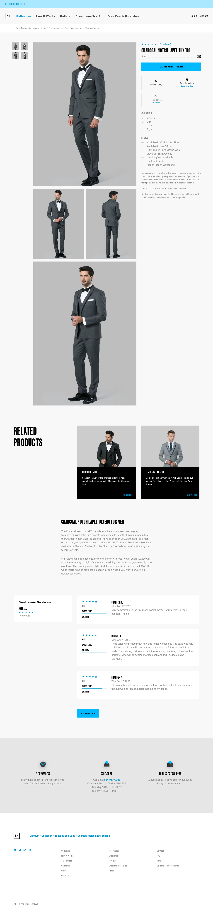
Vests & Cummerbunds (51, 28)
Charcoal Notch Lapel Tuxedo (93, 835)
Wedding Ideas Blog (118, 866)
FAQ (158, 856)
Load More (88, 713)
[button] (84, 114)
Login (194, 15)
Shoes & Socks (92, 28)
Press (111, 871)
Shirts (36, 28)
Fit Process (114, 851)
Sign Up (203, 15)
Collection (46, 835)
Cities (63, 871)
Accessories (76, 28)
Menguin (34, 835)
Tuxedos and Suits (65, 835)
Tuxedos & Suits (23, 28)
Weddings (113, 856)
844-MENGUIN (112, 779)
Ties (67, 28)
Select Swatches (187, 86)
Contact (160, 851)
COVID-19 (65, 876)
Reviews (113, 861)
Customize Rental (171, 66)
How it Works (67, 856)
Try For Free (66, 861)
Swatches (65, 866)
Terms (159, 861)
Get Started (156, 103)
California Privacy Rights (168, 866)
